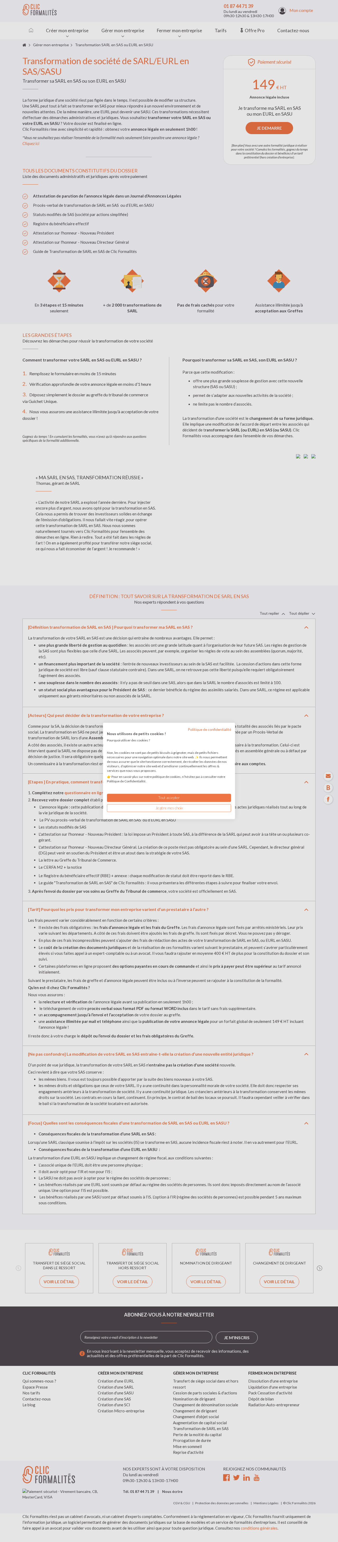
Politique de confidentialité (209, 729)
